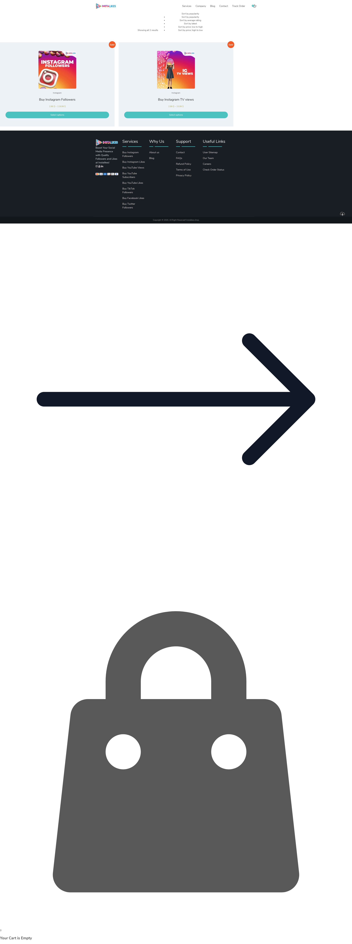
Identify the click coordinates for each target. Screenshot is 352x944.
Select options (57, 114)
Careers (207, 164)
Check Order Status (213, 169)
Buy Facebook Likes (133, 198)
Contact (223, 6)
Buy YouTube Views (133, 167)
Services (186, 6)
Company (201, 6)
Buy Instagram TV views (176, 99)
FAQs (179, 158)
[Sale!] (57, 70)
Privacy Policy (183, 175)
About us (154, 152)
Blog (212, 6)
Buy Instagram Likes (133, 162)
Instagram (57, 93)
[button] (176, 574)
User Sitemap (210, 152)
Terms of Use (183, 169)
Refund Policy (183, 164)
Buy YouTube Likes (132, 183)
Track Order (238, 6)
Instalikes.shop (192, 220)
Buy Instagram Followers (57, 99)
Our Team (208, 158)
